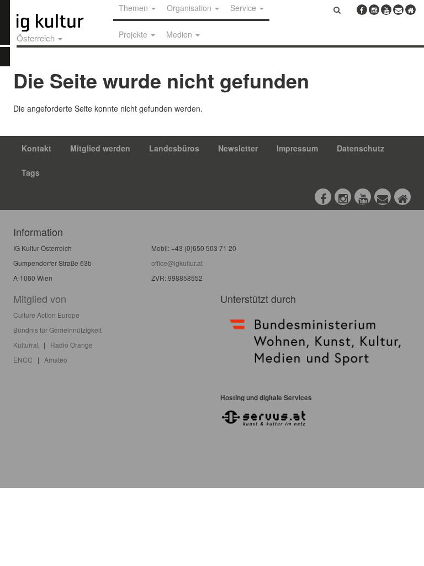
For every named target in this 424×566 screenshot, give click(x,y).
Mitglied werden (100, 148)
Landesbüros (174, 148)
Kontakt (36, 148)
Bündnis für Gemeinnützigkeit (57, 329)
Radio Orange (71, 344)
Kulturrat (26, 344)
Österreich (37, 38)
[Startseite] (62, 23)
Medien (180, 34)
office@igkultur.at (177, 263)
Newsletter (238, 148)
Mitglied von (39, 298)
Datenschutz (360, 148)
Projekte (134, 34)
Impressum (297, 148)
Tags (31, 172)
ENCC (23, 359)
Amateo (55, 359)
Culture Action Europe (46, 314)
